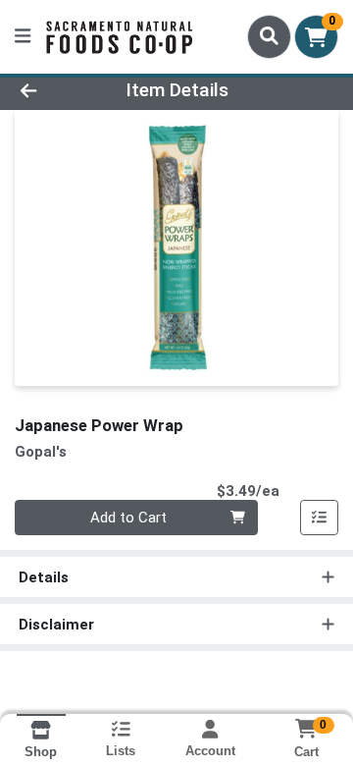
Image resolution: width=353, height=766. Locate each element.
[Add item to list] (319, 517)
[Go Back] (55, 91)
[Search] (269, 36)
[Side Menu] (22, 37)
